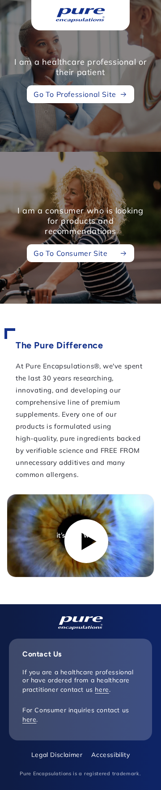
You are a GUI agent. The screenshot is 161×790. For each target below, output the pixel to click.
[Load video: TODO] (80, 535)
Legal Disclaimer (57, 755)
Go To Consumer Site (70, 253)
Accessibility (110, 755)
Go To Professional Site (75, 94)
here (102, 690)
